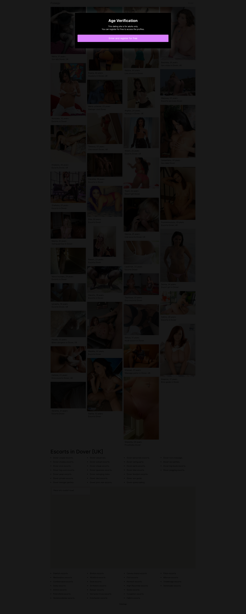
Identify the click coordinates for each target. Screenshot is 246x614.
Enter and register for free (123, 38)
